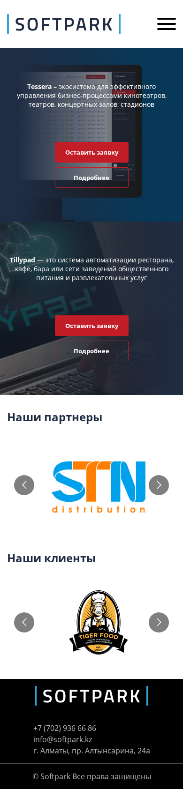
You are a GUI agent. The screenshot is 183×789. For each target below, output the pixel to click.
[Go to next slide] (159, 485)
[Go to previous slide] (24, 485)
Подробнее (91, 177)
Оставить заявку (91, 152)
